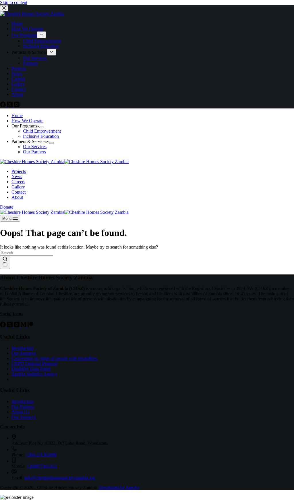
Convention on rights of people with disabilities (54, 358)
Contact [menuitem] (18, 89)
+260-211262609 (41, 454)
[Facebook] (3, 105)
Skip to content (13, 2)
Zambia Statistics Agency (34, 373)
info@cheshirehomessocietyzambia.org (59, 477)
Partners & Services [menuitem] (29, 52)
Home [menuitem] (17, 23)
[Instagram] (17, 105)
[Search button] (5, 262)
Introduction (22, 348)
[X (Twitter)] (10, 105)
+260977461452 (42, 466)
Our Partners (22, 406)
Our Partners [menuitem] (34, 151)
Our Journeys (23, 353)
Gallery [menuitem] (18, 83)
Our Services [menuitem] (35, 58)
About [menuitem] (17, 94)
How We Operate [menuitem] (27, 28)
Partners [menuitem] (30, 63)
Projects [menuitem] (18, 68)
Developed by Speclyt (119, 487)
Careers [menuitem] (18, 78)
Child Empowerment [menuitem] (42, 40)
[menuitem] (41, 34)
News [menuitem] (16, 73)
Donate (6, 207)
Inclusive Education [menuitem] (41, 45)
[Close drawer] (4, 8)
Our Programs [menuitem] (24, 35)
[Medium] (24, 325)
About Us (20, 411)
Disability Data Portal (31, 368)
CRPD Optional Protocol (34, 363)
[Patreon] (30, 325)
